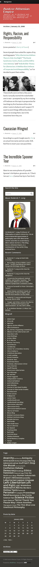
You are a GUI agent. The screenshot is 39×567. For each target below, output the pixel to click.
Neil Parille (11, 421)
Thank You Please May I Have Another (18, 501)
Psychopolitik (12, 430)
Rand (6, 495)
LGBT (18, 485)
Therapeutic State (9, 505)
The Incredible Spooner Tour (18, 159)
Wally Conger (12, 443)
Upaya (9, 441)
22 (10, 533)
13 (32, 528)
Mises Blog (11, 413)
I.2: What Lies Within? (18, 309)
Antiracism (9, 460)
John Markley (12, 385)
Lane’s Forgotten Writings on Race (17, 265)
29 (10, 536)
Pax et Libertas (12, 426)
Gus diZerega (12, 372)
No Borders (25, 487)
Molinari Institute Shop (15, 417)
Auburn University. (22, 234)
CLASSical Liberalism (14, 353)
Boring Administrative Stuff (19, 461)
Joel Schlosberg (12, 383)
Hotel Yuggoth (12, 377)
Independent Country (15, 379)
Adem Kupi (11, 319)
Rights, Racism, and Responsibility (15, 35)
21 (5, 533)
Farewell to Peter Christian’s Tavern (19, 287)
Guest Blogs (12, 475)
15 (10, 531)
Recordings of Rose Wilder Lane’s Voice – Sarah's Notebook (18, 263)
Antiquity (27, 458)
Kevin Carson (11, 394)
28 (5, 536)
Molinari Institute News (15, 415)
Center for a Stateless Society (18, 349)
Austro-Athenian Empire (16, 10)
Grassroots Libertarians (15, 370)
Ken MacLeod (12, 391)
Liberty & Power (22, 47)
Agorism (10, 323)
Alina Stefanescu (13, 327)
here (11, 176)
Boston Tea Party (13, 342)
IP (4, 477)
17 (19, 531)
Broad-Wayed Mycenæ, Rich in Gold (18, 298)
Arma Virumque (21, 461)
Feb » (10, 540)
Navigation (8, 2)
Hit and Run (11, 374)
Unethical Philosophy (14, 507)
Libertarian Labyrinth (14, 404)
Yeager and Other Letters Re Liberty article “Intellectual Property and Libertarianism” (19, 303)
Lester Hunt (11, 398)
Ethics (27, 470)
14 (5, 531)
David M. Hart (12, 359)
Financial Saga (19, 473)
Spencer (11, 500)
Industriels (30, 475)
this (31, 138)
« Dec (5, 540)
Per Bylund (11, 428)
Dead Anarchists (13, 362)
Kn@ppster (11, 396)
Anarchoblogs (12, 336)
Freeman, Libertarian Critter (17, 364)
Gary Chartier (12, 366)
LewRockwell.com (13, 400)
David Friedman (12, 357)
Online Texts (10, 490)
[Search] (31, 193)
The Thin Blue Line (26, 505)
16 (14, 531)
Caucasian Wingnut (15, 128)
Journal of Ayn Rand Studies (17, 387)
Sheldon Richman (13, 436)
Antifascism (18, 458)
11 (23, 528)
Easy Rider (26, 294)
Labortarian (9, 480)
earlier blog (23, 247)
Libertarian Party (13, 406)
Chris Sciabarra (12, 351)
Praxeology (29, 492)
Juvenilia (26, 478)
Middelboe (26, 485)
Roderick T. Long (13, 258)
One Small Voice (12, 423)
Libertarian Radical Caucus (16, 409)
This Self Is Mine (24, 305)
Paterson (21, 490)
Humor (20, 475)
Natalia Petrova (13, 419)
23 (14, 533)
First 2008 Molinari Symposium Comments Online (19, 282)
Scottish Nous (12, 434)
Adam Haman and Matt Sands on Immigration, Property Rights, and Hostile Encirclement (17, 292)
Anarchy (8, 458)
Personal (8, 492)
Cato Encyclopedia (20, 466)
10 (19, 528)
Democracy (9, 470)
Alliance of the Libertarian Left (18, 332)
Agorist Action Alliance (15, 325)
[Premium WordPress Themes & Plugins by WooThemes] (27, 562)
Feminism (8, 472)
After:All (10, 321)
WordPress (13, 562)
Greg (9, 286)
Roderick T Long (13, 269)
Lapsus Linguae (25, 480)
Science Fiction (24, 497)
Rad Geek (10, 432)
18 (23, 531)
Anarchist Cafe (12, 334)
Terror (18, 500)
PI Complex (18, 493)
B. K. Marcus (11, 340)
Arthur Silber (11, 338)
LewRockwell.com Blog (15, 402)
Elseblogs (20, 471)
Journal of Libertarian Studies (17, 389)
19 (27, 531)
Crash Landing (12, 355)
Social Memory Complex (15, 438)
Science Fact (8, 498)
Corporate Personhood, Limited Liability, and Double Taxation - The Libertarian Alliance (17, 280)
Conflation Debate (13, 467)
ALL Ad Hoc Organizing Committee (19, 330)
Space (5, 500)
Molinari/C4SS (11, 487)
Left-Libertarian (14, 482)
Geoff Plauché (12, 368)
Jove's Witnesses (14, 477)
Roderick (7, 42)
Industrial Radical (13, 381)
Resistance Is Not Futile (20, 495)
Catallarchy (11, 347)
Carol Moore (11, 344)
